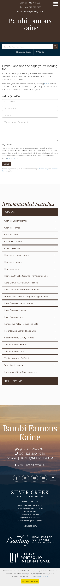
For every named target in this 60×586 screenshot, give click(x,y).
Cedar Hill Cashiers (13, 241)
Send (6, 164)
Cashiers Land (11, 234)
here (46, 83)
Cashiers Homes (12, 228)
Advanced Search (24, 52)
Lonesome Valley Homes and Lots (21, 324)
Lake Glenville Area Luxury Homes (21, 283)
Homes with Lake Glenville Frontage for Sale (26, 276)
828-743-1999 (34, 3)
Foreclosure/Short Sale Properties (20, 372)
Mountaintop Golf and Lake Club (20, 331)
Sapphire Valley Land (14, 351)
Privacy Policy (13, 158)
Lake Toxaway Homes (15, 310)
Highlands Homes (13, 262)
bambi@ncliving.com (33, 11)
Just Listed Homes (13, 365)
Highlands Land (12, 269)
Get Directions (35, 465)
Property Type (13, 381)
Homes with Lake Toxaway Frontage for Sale (26, 296)
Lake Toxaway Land (13, 317)
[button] (55, 46)
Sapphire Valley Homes (15, 344)
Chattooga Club (12, 248)
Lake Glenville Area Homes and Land (22, 289)
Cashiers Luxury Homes (15, 221)
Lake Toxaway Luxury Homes (18, 303)
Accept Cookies (30, 581)
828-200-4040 (35, 453)
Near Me (41, 52)
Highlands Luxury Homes (16, 255)
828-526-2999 (35, 7)
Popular (9, 212)
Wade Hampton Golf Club (16, 358)
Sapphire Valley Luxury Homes (19, 337)
